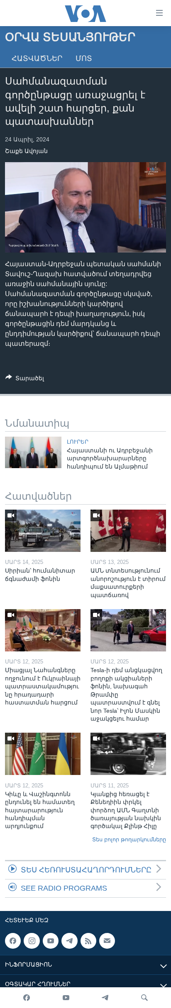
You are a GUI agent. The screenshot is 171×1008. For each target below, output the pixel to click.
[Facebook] (26, 997)
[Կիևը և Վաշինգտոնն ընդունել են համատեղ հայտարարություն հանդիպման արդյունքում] (43, 754)
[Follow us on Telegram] (69, 941)
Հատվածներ (37, 58)
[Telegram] (105, 997)
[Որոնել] (144, 997)
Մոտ (84, 58)
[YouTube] (66, 997)
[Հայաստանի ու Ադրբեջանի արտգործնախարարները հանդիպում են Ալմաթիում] (33, 452)
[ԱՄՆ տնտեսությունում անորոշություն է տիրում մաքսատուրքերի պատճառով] (128, 531)
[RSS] (88, 941)
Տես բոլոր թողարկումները (129, 839)
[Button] (24, 379)
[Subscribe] (107, 941)
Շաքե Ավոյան (26, 151)
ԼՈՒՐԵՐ (77, 442)
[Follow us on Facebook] (13, 941)
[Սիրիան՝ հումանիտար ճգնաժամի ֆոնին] (43, 531)
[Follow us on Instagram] (31, 941)
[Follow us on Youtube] (51, 941)
